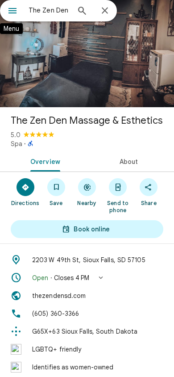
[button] (87, 278)
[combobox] (49, 10)
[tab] (43, 161)
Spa (16, 144)
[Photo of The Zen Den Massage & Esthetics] (87, 53)
